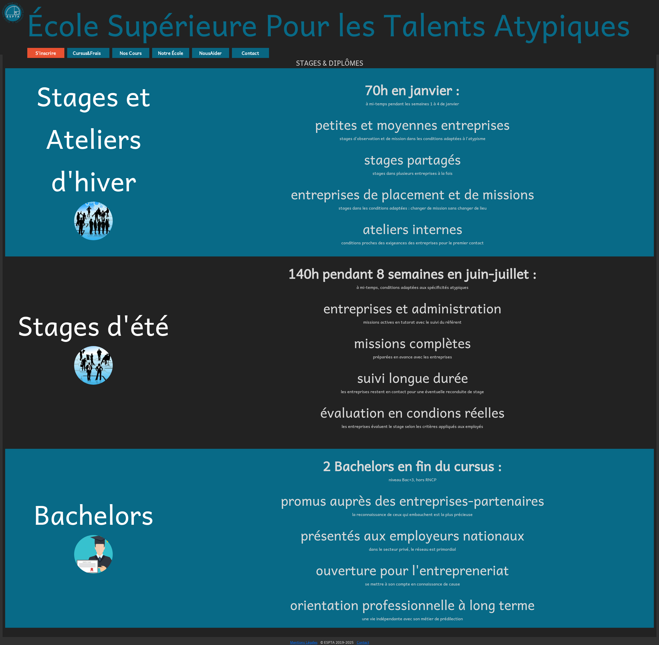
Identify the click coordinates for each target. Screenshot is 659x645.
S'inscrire (46, 53)
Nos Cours (131, 53)
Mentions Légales (303, 642)
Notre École (170, 53)
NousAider (210, 53)
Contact (250, 53)
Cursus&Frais (86, 53)
